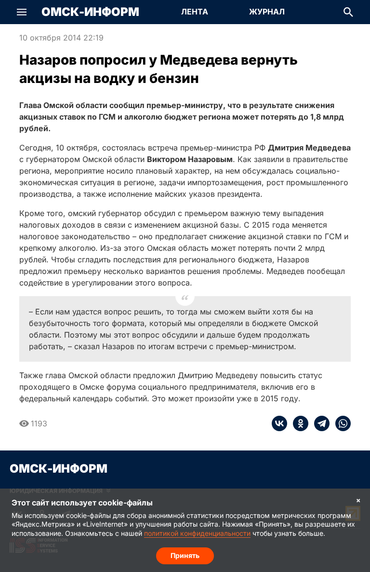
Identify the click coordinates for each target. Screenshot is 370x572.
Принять (185, 555)
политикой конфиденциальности (197, 533)
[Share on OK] (297, 423)
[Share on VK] (279, 423)
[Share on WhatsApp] (340, 423)
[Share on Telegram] (319, 423)
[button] (22, 12)
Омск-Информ (90, 12)
